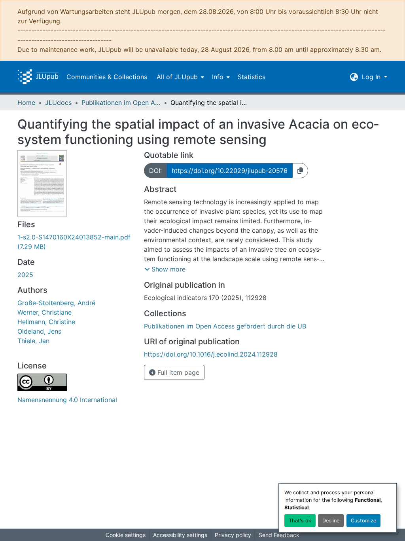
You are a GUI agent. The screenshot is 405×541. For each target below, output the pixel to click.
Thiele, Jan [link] (33, 341)
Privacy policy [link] (233, 535)
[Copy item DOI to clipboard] (300, 170)
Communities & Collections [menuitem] (106, 77)
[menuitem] (179, 77)
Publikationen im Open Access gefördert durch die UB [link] (121, 102)
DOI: (155, 171)
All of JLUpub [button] (177, 77)
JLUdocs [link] (58, 102)
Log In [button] (372, 77)
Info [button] (217, 77)
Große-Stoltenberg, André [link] (56, 303)
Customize (363, 521)
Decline (330, 521)
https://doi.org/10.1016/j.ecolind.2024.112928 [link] (211, 354)
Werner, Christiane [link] (44, 312)
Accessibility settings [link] (180, 535)
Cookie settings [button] (126, 535)
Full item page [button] (177, 372)
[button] (38, 77)
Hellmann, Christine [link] (46, 322)
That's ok (300, 521)
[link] (75, 241)
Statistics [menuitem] (251, 77)
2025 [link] (25, 275)
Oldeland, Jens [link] (39, 331)
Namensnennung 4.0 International (67, 400)
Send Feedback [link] (279, 535)
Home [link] (26, 102)
